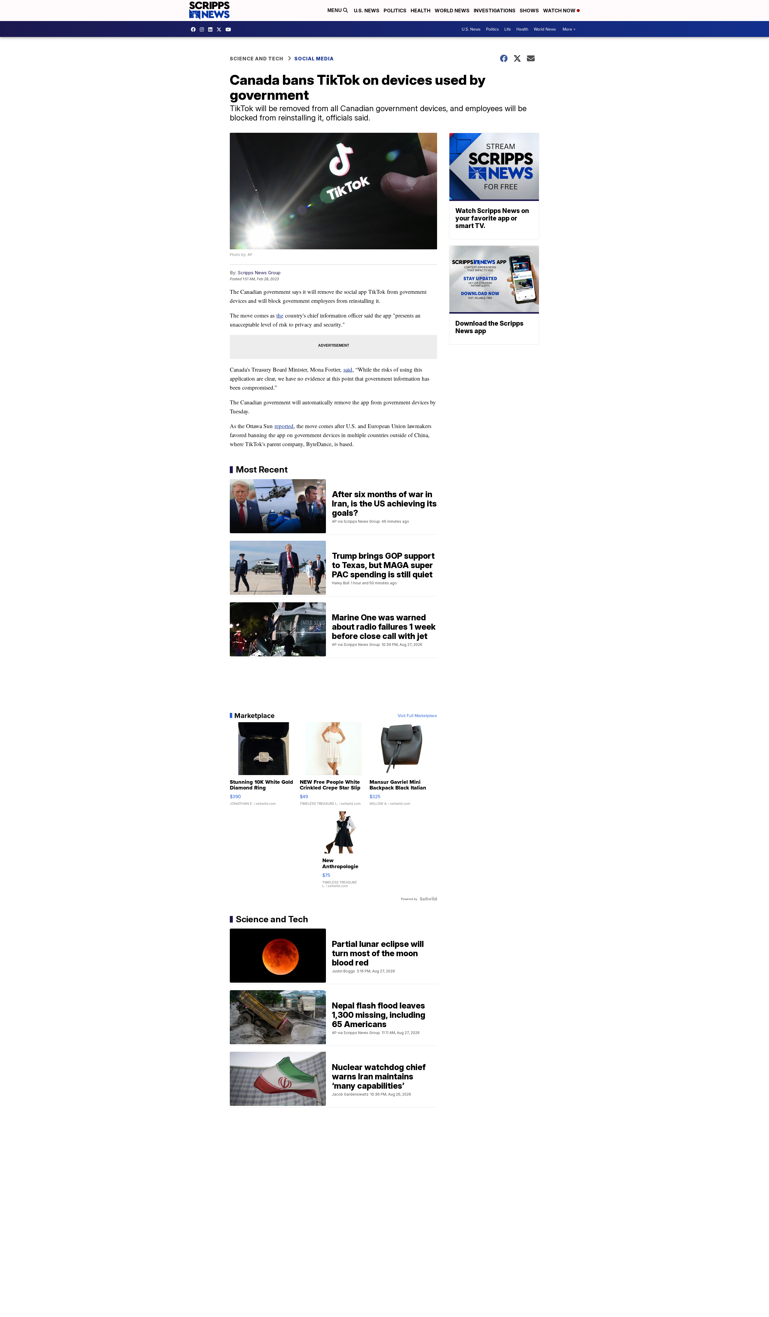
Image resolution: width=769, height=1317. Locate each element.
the (279, 315)
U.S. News (366, 11)
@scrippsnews (230, 29)
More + (569, 29)
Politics (395, 11)
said (347, 369)
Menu (335, 10)
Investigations (494, 11)
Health (420, 11)
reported (284, 426)
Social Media (314, 59)
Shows (529, 11)
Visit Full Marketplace (417, 715)
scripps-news (211, 29)
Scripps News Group (259, 272)
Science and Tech (256, 59)
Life (507, 29)
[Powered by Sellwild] (428, 899)
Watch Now (560, 11)
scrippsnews (195, 29)
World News (452, 11)
